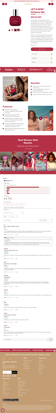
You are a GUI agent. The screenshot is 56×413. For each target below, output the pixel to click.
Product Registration (22, 382)
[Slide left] (6, 30)
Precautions (20, 387)
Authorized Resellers (21, 385)
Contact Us (41, 373)
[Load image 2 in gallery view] (12, 30)
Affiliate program (42, 365)
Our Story (40, 363)
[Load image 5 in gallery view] (21, 30)
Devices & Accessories (28, 360)
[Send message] (3, 410)
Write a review (43, 14)
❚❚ (54, 71)
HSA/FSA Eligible (27, 368)
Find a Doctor (5, 384)
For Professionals (6, 393)
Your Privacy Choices (22, 392)
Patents (4, 390)
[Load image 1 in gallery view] (9, 30)
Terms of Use (20, 394)
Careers (40, 371)
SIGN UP (15, 372)
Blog (3, 387)
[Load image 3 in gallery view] (15, 30)
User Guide (5, 385)
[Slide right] (24, 30)
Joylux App (41, 368)
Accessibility (20, 395)
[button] (3, 4)
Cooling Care (26, 363)
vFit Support (5, 382)
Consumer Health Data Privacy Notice (23, 391)
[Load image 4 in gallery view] (18, 30)
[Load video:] (40, 118)
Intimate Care (26, 362)
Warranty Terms (21, 384)
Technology (41, 360)
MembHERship (26, 365)
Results (40, 362)
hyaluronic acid (42, 26)
